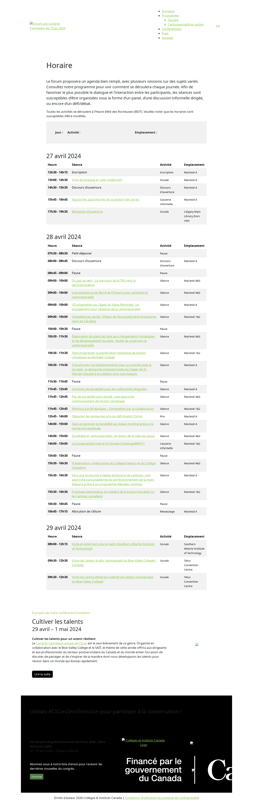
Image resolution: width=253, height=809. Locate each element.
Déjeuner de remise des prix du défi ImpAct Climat (107, 416)
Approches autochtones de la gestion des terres (105, 199)
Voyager (168, 38)
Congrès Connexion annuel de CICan (61, 643)
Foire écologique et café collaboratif (97, 180)
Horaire (173, 20)
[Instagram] (40, 725)
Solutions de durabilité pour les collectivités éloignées (109, 389)
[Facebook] (37, 725)
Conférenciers (172, 29)
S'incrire (36, 776)
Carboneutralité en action (186, 24)
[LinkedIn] (31, 725)
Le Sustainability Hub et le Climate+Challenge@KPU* (108, 443)
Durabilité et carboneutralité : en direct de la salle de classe (113, 436)
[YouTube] (43, 725)
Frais (165, 33)
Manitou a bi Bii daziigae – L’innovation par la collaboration (113, 409)
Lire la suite (42, 674)
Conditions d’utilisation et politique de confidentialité (162, 798)
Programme (170, 16)
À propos (168, 11)
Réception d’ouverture (87, 212)
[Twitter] (34, 725)
